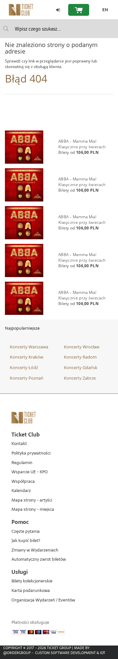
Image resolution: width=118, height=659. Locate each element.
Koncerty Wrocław (81, 347)
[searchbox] (59, 29)
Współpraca (23, 482)
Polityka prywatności (30, 453)
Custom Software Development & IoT (70, 653)
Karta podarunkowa (30, 591)
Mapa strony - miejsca (32, 509)
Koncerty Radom (80, 357)
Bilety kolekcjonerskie (31, 581)
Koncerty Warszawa (29, 347)
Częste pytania (25, 532)
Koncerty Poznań (26, 378)
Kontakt (19, 444)
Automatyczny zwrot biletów (38, 559)
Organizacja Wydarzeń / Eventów (43, 600)
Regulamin (21, 463)
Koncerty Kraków (26, 357)
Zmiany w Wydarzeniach (34, 550)
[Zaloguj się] (58, 10)
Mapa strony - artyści (31, 500)
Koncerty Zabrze (80, 378)
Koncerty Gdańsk (80, 367)
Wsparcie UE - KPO (29, 472)
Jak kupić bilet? (25, 541)
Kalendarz (21, 491)
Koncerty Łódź (24, 367)
